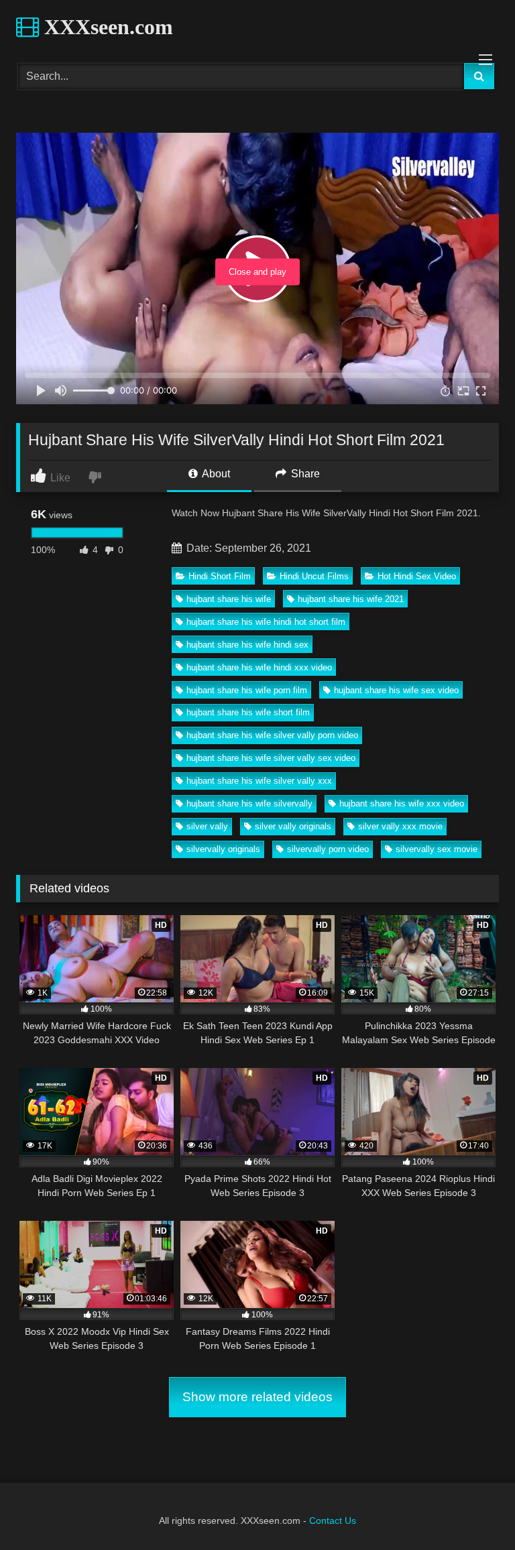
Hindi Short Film (219, 576)
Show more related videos (257, 1397)
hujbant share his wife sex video (396, 690)
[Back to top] (473, 1510)
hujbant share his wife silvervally (249, 803)
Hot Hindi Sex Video (417, 576)
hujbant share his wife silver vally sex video (270, 758)
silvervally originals (223, 849)
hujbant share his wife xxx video (401, 803)
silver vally (207, 826)
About (215, 473)
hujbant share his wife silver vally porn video (272, 735)
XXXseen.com (106, 27)
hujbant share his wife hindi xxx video (259, 667)
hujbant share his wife (228, 599)
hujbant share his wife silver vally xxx (259, 781)
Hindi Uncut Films (314, 576)
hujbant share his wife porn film (246, 690)
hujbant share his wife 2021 (351, 599)
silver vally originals (293, 826)
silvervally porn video (328, 849)
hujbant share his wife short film (248, 712)
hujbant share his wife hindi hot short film (265, 622)
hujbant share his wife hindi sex (247, 645)
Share (304, 473)
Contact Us (332, 1520)
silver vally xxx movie (400, 826)
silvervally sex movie (436, 849)
